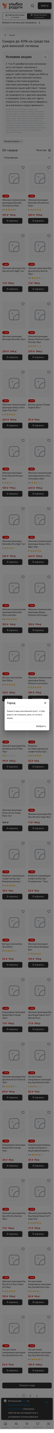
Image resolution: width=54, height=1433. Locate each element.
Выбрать (41, 726)
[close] (45, 703)
